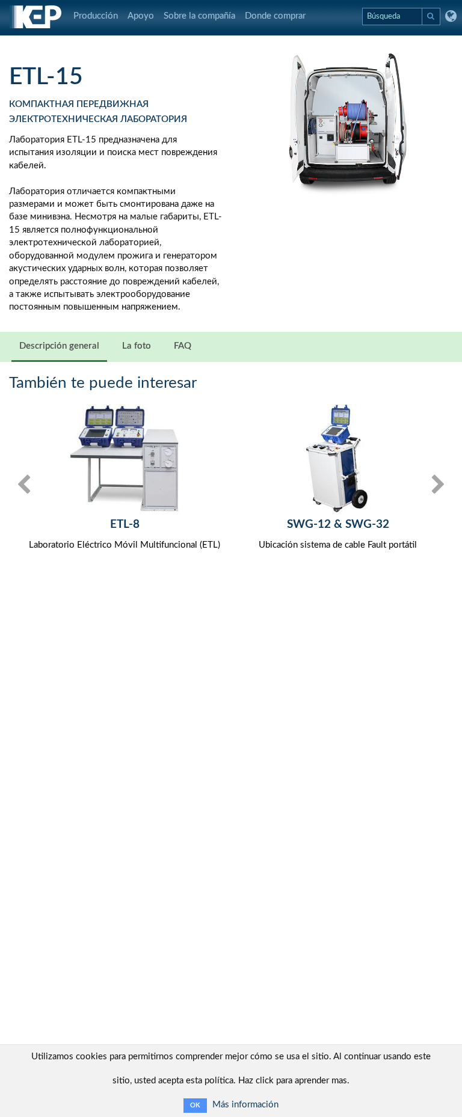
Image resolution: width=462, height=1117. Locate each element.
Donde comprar (275, 15)
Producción (95, 15)
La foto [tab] (136, 345)
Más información (245, 1104)
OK (195, 1105)
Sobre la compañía (199, 15)
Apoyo (141, 15)
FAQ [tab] (182, 345)
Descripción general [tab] (59, 345)
